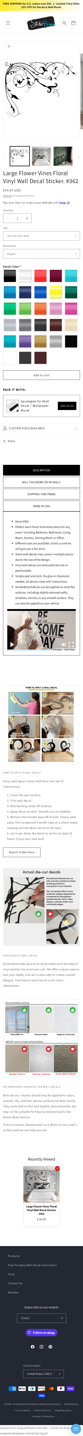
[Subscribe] (61, 1318)
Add (67, 406)
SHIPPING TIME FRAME (41, 494)
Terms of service (42, 1410)
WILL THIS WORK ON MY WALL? (41, 482)
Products (14, 1256)
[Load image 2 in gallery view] (41, 156)
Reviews (13, 1292)
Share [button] (11, 441)
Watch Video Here (21, 852)
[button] (8, 23)
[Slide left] (4, 157)
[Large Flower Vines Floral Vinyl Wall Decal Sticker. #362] (41, 1184)
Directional (9, 246)
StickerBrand (19, 1404)
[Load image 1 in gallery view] (20, 156)
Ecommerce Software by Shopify (44, 1404)
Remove (57, 1168)
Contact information (43, 1416)
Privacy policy (22, 1410)
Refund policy (71, 1404)
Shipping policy (63, 1410)
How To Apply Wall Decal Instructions (32, 1265)
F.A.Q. (11, 1274)
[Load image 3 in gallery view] (63, 156)
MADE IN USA (41, 506)
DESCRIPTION (41, 470)
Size (5, 228)
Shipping (7, 195)
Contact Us (15, 1283)
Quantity (8, 210)
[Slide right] (78, 157)
